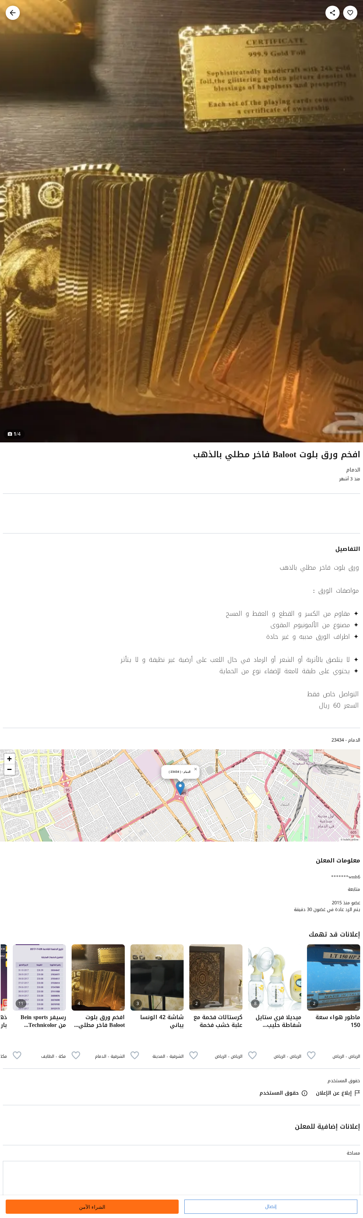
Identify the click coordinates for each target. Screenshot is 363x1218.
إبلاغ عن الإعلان (334, 1093)
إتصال (271, 1206)
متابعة (354, 889)
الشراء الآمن (92, 1206)
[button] (180, 788)
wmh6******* (345, 876)
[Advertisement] (181, 515)
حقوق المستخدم (279, 1093)
